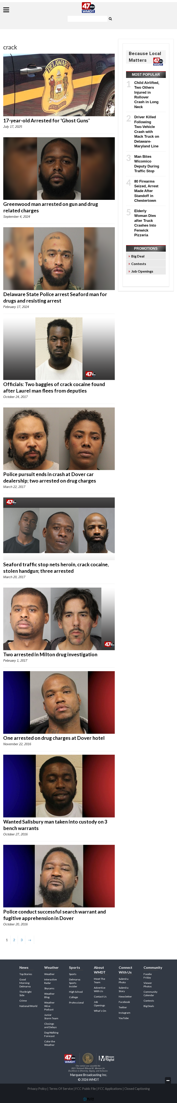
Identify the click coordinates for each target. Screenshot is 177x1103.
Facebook (124, 1002)
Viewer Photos (148, 984)
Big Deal (137, 256)
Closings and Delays (50, 1025)
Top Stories (25, 974)
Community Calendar (150, 993)
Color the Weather (49, 1043)
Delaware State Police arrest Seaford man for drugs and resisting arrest (55, 297)
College (73, 997)
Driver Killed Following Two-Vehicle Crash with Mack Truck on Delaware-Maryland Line (146, 131)
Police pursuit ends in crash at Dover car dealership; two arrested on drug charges (49, 477)
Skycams (49, 988)
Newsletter (125, 996)
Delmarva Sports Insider (74, 983)
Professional (76, 1002)
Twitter (123, 1007)
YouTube (124, 1018)
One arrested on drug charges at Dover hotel (54, 738)
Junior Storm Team (51, 1016)
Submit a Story (123, 989)
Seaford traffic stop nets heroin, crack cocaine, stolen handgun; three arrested (56, 567)
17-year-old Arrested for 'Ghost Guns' (46, 120)
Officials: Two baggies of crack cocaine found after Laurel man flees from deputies (54, 387)
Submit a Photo (123, 980)
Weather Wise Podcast (49, 1006)
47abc (88, 7)
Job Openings (142, 271)
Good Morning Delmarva (25, 983)
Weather (49, 974)
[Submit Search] (110, 18)
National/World (28, 1006)
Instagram (124, 1012)
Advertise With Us (99, 989)
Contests (138, 264)
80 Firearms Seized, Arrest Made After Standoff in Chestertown (146, 191)
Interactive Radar (50, 981)
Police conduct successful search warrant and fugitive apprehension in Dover (54, 915)
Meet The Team (99, 980)
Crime (23, 1000)
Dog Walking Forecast (51, 1034)
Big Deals (149, 1006)
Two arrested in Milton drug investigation (50, 654)
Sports (72, 974)
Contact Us (100, 996)
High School (76, 991)
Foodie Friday (148, 975)
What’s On (100, 1010)
